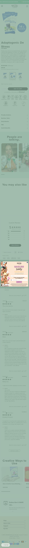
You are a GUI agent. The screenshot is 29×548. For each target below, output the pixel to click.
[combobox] (12, 280)
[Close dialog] (27, 262)
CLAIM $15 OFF (19, 281)
